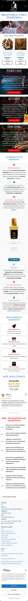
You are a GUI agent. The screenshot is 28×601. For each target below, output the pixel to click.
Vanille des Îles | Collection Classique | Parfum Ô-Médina (20, 54)
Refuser (14, 590)
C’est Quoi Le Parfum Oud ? (8, 559)
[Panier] (25, 6)
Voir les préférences (14, 595)
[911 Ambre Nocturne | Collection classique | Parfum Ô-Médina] (7, 44)
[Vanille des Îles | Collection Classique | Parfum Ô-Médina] (20, 44)
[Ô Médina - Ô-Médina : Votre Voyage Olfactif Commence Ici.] (14, 7)
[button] (25, 570)
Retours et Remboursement (8, 533)
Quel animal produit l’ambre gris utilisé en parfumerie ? (12, 555)
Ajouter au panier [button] (7, 62)
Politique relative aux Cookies (9, 543)
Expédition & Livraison (7, 531)
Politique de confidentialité (14, 598)
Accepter (14, 586)
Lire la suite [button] (4, 408)
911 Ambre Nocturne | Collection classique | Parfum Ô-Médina (7, 54)
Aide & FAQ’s (4, 537)
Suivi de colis (4, 535)
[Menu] (2, 6)
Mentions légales (5, 541)
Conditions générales (7, 545)
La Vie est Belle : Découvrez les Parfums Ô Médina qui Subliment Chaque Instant (12, 563)
